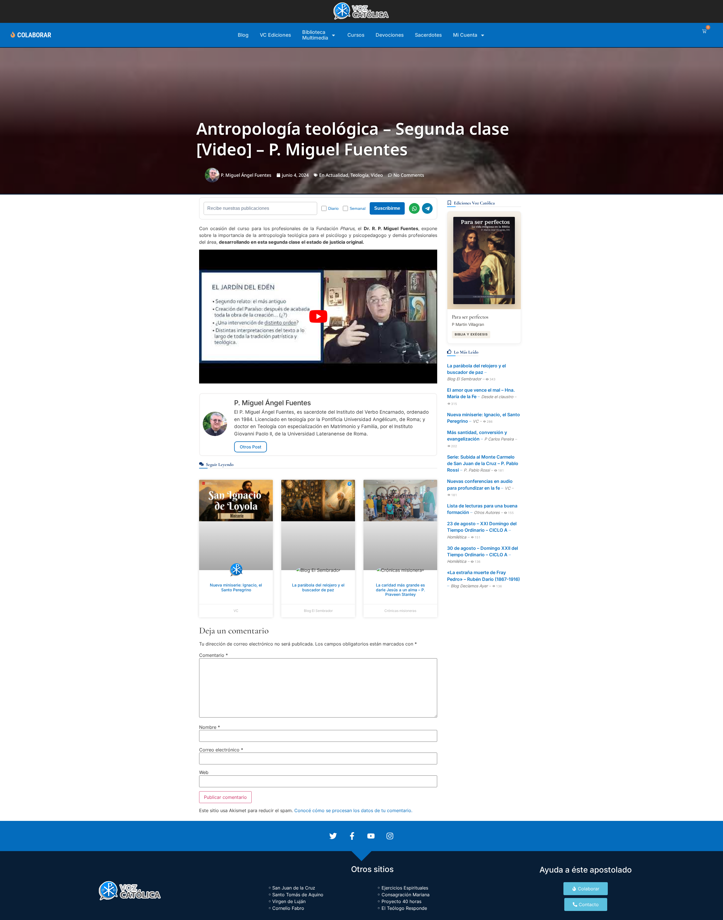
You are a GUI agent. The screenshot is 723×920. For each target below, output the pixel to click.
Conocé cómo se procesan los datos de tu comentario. (353, 810)
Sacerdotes (428, 35)
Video (377, 175)
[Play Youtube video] (318, 316)
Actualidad (337, 175)
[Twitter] (333, 836)
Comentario (213, 655)
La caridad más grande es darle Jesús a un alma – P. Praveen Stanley (400, 590)
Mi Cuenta (465, 35)
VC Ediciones (275, 35)
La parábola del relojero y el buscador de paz (318, 587)
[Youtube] (371, 836)
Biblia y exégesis (471, 334)
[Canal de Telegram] (427, 208)
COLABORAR (34, 35)
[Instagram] (390, 836)
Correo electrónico (221, 749)
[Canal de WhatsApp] (414, 208)
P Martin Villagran (468, 324)
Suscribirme (387, 208)
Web (203, 772)
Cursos (355, 35)
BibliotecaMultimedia (315, 35)
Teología (359, 175)
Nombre (209, 727)
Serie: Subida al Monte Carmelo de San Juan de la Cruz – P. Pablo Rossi (482, 463)
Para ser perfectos (470, 317)
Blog (243, 35)
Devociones (390, 35)
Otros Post (250, 447)
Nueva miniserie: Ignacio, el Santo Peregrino (236, 587)
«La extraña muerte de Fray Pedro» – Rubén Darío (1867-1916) (483, 576)
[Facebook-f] (352, 836)
